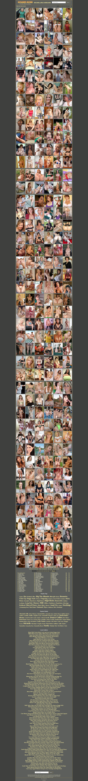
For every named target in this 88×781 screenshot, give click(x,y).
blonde (46, 596)
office (46, 603)
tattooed (40, 607)
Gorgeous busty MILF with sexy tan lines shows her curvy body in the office (44, 686)
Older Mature (67, 362)
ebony (38, 598)
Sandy (46, 626)
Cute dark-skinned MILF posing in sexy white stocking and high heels (44, 750)
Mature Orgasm (58, 562)
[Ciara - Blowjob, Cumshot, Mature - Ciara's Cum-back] (67, 400)
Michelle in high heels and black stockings (44, 651)
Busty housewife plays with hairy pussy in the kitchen (44, 719)
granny (62, 598)
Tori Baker (61, 626)
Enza (28, 619)
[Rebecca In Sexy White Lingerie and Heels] (20, 201)
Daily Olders (30, 362)
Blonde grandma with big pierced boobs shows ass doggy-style (44, 759)
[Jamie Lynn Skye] (39, 76)
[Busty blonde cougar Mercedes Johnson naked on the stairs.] (67, 388)
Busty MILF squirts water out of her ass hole (44, 668)
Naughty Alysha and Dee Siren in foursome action (44, 666)
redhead (22, 605)
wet (55, 607)
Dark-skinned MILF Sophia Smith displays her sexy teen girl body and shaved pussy (44, 749)
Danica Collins (56, 617)
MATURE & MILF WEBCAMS (42, 2)
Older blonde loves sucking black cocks (44, 672)
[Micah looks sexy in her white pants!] (39, 213)
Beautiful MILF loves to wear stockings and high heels (44, 677)
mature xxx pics (50, 777)
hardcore (33, 601)
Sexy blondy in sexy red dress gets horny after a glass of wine (44, 715)
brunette (63, 596)
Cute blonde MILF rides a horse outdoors (44, 716)
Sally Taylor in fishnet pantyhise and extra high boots (44, 723)
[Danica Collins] (39, 287)
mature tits (29, 774)
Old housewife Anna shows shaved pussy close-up (44, 763)
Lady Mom (54, 580)
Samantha (22, 626)
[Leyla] (30, 39)
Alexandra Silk (23, 614)
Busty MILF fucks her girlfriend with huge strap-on (44, 640)
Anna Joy (56, 615)
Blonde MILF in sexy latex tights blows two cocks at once (44, 657)
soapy (60, 605)
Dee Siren (65, 617)
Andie (31, 615)
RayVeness (49, 623)
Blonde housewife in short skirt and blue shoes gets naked (44, 706)
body (57, 596)
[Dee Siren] (67, 226)
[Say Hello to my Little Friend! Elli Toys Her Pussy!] (48, 113)
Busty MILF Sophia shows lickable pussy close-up (44, 739)
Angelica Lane (37, 615)
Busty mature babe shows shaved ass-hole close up (44, 688)
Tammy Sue (53, 626)
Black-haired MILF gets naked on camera (44, 721)
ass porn (36, 777)
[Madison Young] (67, 337)
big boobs (50, 776)
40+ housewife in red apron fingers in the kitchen (44, 699)
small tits (54, 605)
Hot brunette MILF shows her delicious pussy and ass (44, 734)
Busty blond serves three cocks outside (44, 639)
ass (24, 596)
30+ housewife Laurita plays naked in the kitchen (44, 728)
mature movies (45, 774)
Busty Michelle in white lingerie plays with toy (44, 671)
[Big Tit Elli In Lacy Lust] (48, 162)
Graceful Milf (30, 375)
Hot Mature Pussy (67, 188)
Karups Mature (48, 549)
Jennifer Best (58, 619)
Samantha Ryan (38, 626)
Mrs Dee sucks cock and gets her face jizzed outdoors (44, 655)
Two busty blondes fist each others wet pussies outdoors (44, 642)
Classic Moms (55, 579)
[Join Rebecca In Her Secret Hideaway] (39, 324)
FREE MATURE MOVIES (21, 6)
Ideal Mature (67, 549)
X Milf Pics (54, 578)
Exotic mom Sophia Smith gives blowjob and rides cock (44, 733)
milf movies (40, 774)
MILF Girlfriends (30, 549)
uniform (50, 607)
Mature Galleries (58, 188)
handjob (26, 601)
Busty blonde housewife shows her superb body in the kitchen (44, 767)
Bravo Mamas (55, 581)
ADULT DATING (56, 568)
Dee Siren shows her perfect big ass (44, 675)
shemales (58, 776)
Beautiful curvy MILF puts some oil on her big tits (44, 746)
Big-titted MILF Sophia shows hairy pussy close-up (44, 701)
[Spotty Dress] (58, 462)
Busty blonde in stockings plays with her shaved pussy (44, 636)
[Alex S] (39, 337)
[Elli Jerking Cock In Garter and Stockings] (39, 437)
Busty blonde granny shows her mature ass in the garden (44, 753)
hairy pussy (42, 776)
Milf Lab (54, 576)
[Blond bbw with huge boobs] (58, 487)
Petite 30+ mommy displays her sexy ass (44, 693)
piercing (65, 603)
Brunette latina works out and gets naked (44, 735)
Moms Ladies (20, 362)
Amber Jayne (65, 614)
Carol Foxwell (28, 617)
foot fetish (57, 598)
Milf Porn (54, 577)
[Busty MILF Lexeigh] (67, 39)
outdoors (52, 603)
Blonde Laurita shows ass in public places (44, 712)
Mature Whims (58, 549)
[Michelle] (20, 14)
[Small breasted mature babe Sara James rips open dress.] (58, 449)
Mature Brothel (58, 175)
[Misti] (67, 201)
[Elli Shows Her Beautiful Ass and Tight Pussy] (48, 201)
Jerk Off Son (20, 562)
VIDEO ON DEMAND (43, 568)
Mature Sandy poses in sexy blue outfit (44, 662)
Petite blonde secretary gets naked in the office (44, 708)
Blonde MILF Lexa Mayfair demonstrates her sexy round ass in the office (44, 683)
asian (21, 596)
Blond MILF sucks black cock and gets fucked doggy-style (44, 632)
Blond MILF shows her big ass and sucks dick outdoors (44, 643)
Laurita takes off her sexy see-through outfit (44, 709)
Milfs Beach (54, 575)
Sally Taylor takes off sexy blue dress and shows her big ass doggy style (44, 705)
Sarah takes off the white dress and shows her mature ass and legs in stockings (44, 766)
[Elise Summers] (39, 238)
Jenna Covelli (50, 619)
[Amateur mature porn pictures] (39, 14)
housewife (58, 601)
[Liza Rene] (20, 511)
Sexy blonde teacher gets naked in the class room (44, 730)
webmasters (44, 780)
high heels (49, 601)
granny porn (58, 774)
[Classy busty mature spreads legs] (67, 487)
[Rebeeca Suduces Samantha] (39, 125)
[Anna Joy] (39, 499)
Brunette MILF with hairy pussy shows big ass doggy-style (44, 695)
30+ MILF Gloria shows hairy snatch (44, 756)
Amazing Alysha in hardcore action (44, 660)
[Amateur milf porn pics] (48, 26)
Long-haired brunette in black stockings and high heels (44, 738)
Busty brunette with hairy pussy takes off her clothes (44, 717)
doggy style (31, 598)
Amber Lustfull (23, 615)
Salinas (56, 623)
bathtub (29, 596)
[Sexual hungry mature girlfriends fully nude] (58, 125)
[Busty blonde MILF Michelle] (48, 287)
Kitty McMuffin (32, 621)
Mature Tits (20, 175)
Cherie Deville (45, 617)
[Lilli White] (30, 250)
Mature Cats (39, 362)
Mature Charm (55, 574)
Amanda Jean (49, 613)
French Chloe (37, 619)
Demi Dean (22, 619)
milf (41, 603)
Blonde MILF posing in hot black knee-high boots (44, 727)
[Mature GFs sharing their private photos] (48, 137)
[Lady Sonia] (20, 213)
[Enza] (67, 462)
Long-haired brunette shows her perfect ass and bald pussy (44, 710)
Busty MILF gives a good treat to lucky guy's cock (44, 726)
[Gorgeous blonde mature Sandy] (30, 226)
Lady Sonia (41, 621)
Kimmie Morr (23, 621)
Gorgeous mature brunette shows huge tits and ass (44, 764)
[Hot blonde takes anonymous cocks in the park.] (58, 14)
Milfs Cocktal (30, 562)
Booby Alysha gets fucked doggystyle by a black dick (44, 669)
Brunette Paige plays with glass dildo (44, 724)
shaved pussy (31, 605)
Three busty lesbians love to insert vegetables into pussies (44, 644)
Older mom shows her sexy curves (44, 648)
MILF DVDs (50, 568)
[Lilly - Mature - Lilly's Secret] (67, 312)
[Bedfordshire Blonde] (39, 487)
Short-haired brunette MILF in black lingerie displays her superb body (44, 752)
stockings (67, 605)
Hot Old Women (48, 175)
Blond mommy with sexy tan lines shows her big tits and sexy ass (44, 664)
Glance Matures (55, 583)
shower (47, 605)
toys (45, 607)
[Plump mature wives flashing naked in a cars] (58, 51)
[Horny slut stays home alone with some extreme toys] (58, 250)
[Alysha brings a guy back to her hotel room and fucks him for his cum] (48, 14)
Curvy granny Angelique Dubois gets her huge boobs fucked (44, 687)
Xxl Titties (48, 188)
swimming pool (24, 607)
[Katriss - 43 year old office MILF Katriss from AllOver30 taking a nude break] (20, 300)
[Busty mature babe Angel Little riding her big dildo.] (67, 474)
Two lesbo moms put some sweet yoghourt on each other (44, 737)
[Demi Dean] (67, 76)
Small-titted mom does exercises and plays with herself (44, 731)
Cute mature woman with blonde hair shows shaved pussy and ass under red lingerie (44, 713)
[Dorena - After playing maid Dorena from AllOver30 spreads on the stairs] (39, 388)
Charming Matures (39, 375)
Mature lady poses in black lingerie (44, 650)
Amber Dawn (57, 613)
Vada (65, 626)
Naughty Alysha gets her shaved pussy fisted (44, 653)
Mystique (34, 623)
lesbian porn (44, 777)
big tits (39, 596)
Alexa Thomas (32, 613)
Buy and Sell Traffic (44, 778)
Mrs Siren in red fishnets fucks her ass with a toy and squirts (44, 673)
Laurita (48, 621)
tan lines (32, 607)
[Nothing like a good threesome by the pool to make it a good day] (20, 263)
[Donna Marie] (58, 499)
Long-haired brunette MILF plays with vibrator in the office (44, 748)
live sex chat (53, 774)
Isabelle (43, 619)
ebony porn (54, 776)
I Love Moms (58, 375)
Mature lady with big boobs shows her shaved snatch (44, 702)
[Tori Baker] (48, 536)
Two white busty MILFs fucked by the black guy (44, 658)
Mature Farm (67, 562)
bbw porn (46, 776)
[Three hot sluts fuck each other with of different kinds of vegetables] (39, 349)
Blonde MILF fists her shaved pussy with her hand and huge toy (44, 676)
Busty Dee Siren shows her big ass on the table (44, 654)
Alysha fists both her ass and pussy (44, 646)
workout (59, 607)
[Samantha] (67, 88)
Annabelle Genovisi (47, 615)
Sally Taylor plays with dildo (44, 704)
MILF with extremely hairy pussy (44, 698)
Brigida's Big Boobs (48, 375)
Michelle (27, 623)
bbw (34, 596)
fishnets (50, 598)
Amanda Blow (41, 614)
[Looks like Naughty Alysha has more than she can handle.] (48, 263)
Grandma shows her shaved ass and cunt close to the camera (44, 757)
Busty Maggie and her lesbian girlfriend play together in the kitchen (44, 760)
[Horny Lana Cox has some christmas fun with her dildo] (67, 511)
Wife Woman (39, 188)
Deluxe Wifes (58, 362)
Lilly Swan (60, 621)
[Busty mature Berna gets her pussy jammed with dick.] (58, 511)
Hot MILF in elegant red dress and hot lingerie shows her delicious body (44, 742)
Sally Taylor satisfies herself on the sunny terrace (44, 720)
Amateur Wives (48, 362)
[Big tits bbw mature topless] (48, 400)
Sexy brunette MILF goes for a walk (44, 680)
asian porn (40, 777)
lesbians (21, 603)
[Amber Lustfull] (39, 425)
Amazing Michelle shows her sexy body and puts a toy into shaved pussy (44, 684)
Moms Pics (39, 549)
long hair (29, 603)
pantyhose (59, 603)
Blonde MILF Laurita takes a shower (44, 690)
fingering (44, 598)
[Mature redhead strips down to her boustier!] (48, 76)
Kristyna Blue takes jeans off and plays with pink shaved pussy (44, 741)
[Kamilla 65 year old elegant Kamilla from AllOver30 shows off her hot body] (58, 337)
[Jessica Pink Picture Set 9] (30, 487)
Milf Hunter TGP (55, 582)
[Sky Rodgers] (67, 125)
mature (36, 603)
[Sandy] (20, 238)
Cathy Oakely (36, 617)
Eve (32, 619)
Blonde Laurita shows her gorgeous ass (44, 694)
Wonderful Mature (39, 562)
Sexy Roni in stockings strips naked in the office (44, 679)
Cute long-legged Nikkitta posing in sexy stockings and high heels (44, 768)
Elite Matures (55, 584)
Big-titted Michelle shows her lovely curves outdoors (44, 665)
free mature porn (31, 776)
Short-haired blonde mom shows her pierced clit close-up (44, 745)
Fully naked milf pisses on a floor (44, 637)
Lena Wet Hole (20, 375)
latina (65, 601)
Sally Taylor (62, 623)
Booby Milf (30, 188)
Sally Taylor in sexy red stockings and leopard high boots (44, 744)
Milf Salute (20, 549)
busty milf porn (34, 774)
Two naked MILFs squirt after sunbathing (44, 647)
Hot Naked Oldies (67, 175)
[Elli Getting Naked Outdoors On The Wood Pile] (39, 275)
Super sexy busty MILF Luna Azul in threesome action (44, 635)
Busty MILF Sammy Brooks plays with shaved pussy (44, 661)
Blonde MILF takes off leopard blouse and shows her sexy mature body (44, 755)
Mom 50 (39, 175)
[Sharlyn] (48, 499)
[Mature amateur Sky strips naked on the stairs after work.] (30, 312)
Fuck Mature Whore (20, 188)
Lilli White (54, 621)
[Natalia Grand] (48, 300)
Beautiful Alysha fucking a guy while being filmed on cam (44, 682)
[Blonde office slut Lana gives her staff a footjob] (67, 425)
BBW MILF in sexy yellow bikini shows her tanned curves (44, 633)
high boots (40, 601)
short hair (41, 605)
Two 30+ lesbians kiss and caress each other (44, 697)
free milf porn (37, 776)
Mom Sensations (48, 562)
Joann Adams (66, 619)
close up (22, 598)
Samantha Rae (29, 626)
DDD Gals (67, 375)
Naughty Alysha (41, 623)
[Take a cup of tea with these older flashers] (67, 63)
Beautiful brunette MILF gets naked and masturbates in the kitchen (44, 761)
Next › (70, 6)
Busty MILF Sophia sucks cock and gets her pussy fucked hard (44, 691)
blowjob (52, 596)
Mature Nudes (30, 175)
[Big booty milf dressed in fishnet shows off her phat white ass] (48, 425)
